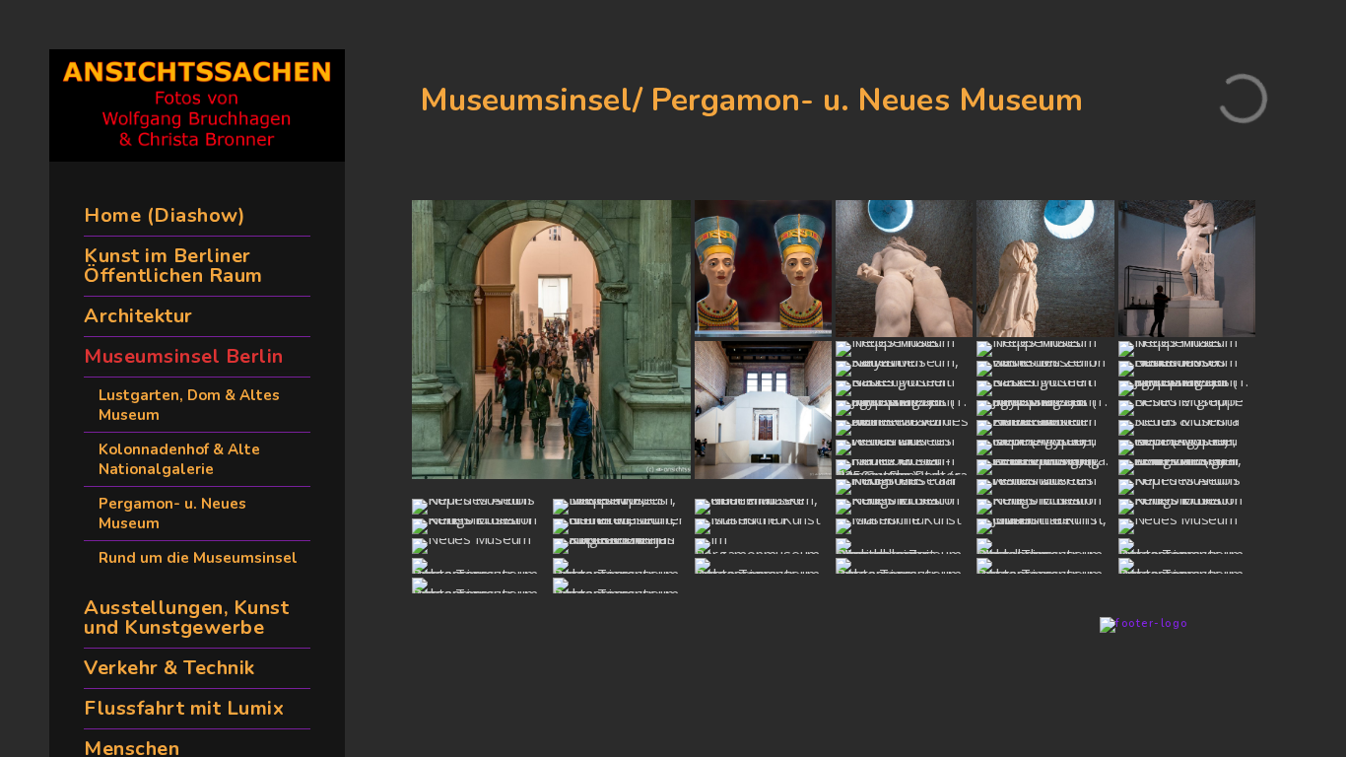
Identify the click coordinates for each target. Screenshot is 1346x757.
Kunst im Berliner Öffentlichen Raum (173, 265)
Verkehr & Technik (169, 667)
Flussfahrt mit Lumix (184, 708)
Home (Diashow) (164, 215)
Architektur (138, 316)
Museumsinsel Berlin (184, 356)
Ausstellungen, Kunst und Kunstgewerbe (186, 617)
